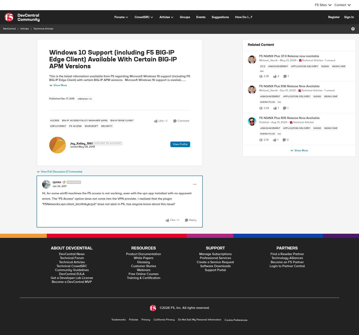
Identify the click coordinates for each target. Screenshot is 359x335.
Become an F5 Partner (287, 262)
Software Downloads (215, 266)
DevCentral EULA (72, 274)
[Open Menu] (353, 29)
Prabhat (264, 122)
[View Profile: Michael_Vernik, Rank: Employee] (252, 59)
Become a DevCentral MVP (72, 282)
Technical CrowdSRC (72, 266)
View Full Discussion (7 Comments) (61, 171)
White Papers (143, 258)
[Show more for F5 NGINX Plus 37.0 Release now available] (261, 71)
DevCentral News (72, 254)
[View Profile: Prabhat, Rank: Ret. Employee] (252, 121)
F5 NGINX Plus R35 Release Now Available (289, 118)
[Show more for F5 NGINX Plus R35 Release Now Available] (279, 134)
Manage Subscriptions (215, 254)
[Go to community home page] (22, 17)
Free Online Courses (144, 274)
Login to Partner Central (287, 266)
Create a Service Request (215, 262)
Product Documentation (143, 254)
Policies (133, 319)
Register (334, 17)
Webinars (143, 270)
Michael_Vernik (268, 60)
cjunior (57, 182)
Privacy (145, 319)
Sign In (349, 17)
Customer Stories (143, 266)
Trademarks (118, 319)
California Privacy (164, 319)
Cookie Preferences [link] (236, 320)
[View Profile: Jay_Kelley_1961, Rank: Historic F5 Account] (57, 145)
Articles (24, 28)
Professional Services (215, 258)
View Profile (180, 144)
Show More (60, 85)
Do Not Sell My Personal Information (199, 319)
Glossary (143, 262)
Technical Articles (43, 28)
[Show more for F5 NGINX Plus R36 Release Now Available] (279, 102)
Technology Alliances (287, 258)
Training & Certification (143, 278)
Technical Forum (72, 258)
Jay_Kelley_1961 (81, 143)
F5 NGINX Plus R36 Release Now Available (289, 86)
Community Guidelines (72, 270)
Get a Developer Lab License (72, 278)
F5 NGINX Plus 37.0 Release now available (289, 56)
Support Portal (215, 270)
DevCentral (9, 28)
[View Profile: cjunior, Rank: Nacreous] (46, 184)
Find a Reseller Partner (287, 254)
